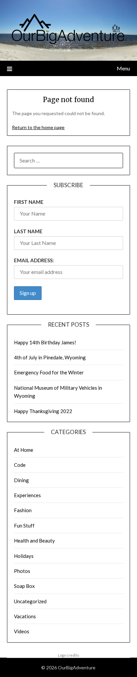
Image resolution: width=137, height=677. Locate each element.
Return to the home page (38, 127)
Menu (123, 68)
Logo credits (68, 655)
